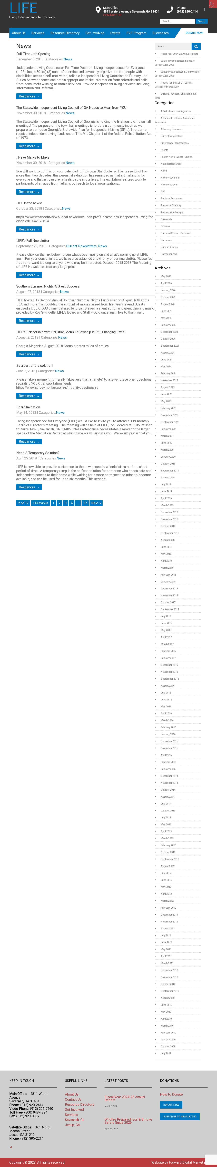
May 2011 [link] (166, 949)
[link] (213, 4)
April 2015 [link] (166, 755)
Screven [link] (165, 226)
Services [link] (37, 33)
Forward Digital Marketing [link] (188, 1162)
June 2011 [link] (166, 942)
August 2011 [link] (168, 928)
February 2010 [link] (168, 1032)
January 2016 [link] (168, 734)
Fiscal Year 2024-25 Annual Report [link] (179, 53)
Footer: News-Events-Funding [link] (176, 157)
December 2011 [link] (169, 914)
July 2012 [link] (166, 873)
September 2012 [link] (170, 859)
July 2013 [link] (166, 817)
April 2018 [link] (166, 560)
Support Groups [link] (169, 247)
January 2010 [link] (168, 1039)
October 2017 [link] (168, 602)
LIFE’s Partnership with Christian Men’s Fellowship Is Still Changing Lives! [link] (70, 332)
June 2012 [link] (166, 880)
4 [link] (72, 503)
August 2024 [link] (168, 352)
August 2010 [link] (168, 998)
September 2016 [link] (170, 678)
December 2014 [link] (169, 776)
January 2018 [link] (168, 581)
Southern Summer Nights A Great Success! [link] (48, 286)
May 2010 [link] (166, 1011)
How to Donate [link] (171, 1094)
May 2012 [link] (166, 887)
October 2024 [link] (168, 338)
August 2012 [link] (168, 866)
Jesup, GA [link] (72, 1125)
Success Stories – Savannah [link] (176, 233)
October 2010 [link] (168, 984)
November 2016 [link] (169, 671)
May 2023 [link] (166, 401)
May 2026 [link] (166, 276)
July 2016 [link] (166, 692)
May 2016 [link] (166, 706)
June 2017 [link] (166, 623)
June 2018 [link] (166, 547)
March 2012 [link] (167, 900)
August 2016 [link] (168, 685)
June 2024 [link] (166, 359)
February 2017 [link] (168, 651)
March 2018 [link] (167, 567)
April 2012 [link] (166, 894)
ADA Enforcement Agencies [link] (176, 111)
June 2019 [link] (166, 491)
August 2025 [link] (168, 304)
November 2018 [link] (169, 519)
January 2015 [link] (168, 769)
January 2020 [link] (168, 456)
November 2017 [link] (169, 595)
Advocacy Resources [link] (172, 129)
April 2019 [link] (166, 498)
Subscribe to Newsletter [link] (179, 1116)
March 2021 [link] (167, 436)
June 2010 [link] (166, 1005)
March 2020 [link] (167, 449)
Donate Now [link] (171, 1104)
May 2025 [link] (166, 318)
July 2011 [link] (166, 935)
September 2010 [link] (170, 991)
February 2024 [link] (168, 373)
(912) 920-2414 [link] (187, 11)
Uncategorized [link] (169, 254)
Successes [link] (160, 33)
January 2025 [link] (168, 325)
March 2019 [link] (167, 505)
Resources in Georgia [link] (172, 212)
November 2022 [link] (169, 415)
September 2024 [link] (170, 345)
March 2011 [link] (167, 963)
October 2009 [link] (168, 1046)
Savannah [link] (166, 219)
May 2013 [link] (166, 824)
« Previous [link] (40, 503)
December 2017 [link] (169, 588)
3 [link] (66, 503)
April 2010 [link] (166, 1018)
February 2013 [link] (168, 845)
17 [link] (85, 503)
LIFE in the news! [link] (29, 203)
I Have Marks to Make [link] (32, 157)
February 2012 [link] (168, 907)
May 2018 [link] (166, 554)
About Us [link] (18, 33)
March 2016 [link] (167, 720)
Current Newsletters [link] (81, 246)
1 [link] (53, 503)
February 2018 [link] (168, 574)
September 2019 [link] (170, 470)
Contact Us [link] (73, 1099)
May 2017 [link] (166, 630)
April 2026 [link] (166, 283)
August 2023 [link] (168, 387)
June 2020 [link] (166, 443)
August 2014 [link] (168, 796)
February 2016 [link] (168, 727)
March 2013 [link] (167, 838)
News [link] (67, 59)
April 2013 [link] (166, 831)
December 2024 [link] (169, 332)
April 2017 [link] (166, 637)
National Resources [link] (171, 163)
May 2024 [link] (166, 366)
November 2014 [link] (169, 782)
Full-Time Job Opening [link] (33, 54)
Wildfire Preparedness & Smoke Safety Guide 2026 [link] (128, 1121)
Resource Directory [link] (65, 33)
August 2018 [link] (168, 540)
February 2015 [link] (168, 762)
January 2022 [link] (168, 429)
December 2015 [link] (169, 741)
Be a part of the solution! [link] (34, 366)
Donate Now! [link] (194, 33)
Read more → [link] (29, 96)
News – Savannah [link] (170, 177)
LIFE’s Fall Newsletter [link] (32, 241)
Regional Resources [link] (171, 198)
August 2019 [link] (168, 477)
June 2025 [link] (166, 311)
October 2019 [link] (168, 463)
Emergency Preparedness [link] (175, 143)
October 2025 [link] (168, 297)
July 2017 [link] (166, 616)
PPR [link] (163, 191)
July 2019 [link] (166, 484)
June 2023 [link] (166, 394)
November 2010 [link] (169, 977)
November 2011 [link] (169, 921)
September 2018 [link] (170, 533)
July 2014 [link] (166, 803)
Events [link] (115, 33)
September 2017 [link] (170, 609)
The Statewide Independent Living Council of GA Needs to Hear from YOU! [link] (71, 108)
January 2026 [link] (168, 290)
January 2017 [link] (168, 658)
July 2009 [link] (166, 1053)
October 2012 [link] (168, 852)
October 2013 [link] (168, 810)
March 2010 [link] (167, 1025)
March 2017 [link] (167, 644)
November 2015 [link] (169, 748)
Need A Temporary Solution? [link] (37, 453)
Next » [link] (96, 503)
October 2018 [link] (168, 526)
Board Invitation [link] (28, 407)
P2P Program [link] (136, 33)
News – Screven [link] (169, 184)
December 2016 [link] (169, 665)
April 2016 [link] (166, 713)
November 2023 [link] (169, 380)
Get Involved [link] (94, 33)
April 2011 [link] (166, 956)
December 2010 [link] (169, 970)
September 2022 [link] (170, 422)
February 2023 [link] (168, 408)
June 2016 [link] (166, 699)
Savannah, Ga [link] (74, 1120)
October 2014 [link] (168, 789)
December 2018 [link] (169, 512)
